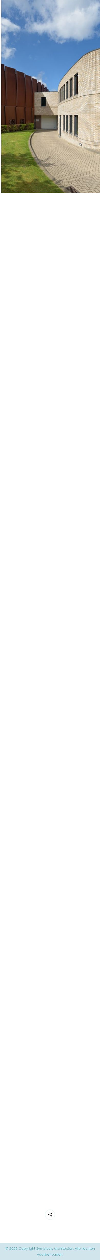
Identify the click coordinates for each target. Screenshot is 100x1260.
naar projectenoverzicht (54, 1184)
